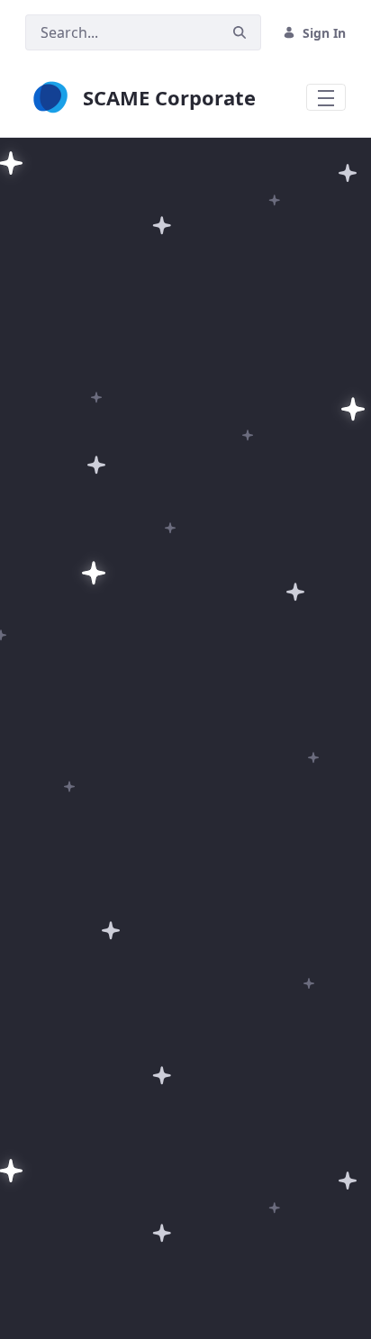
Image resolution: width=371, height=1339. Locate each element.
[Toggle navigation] (326, 97)
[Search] (239, 33)
